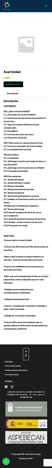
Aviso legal (8, 361)
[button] (6, 461)
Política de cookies (12, 375)
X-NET (31, 458)
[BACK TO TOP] (26, 354)
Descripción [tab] (12, 94)
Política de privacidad (13, 366)
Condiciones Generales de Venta (16, 370)
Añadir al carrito (13, 84)
